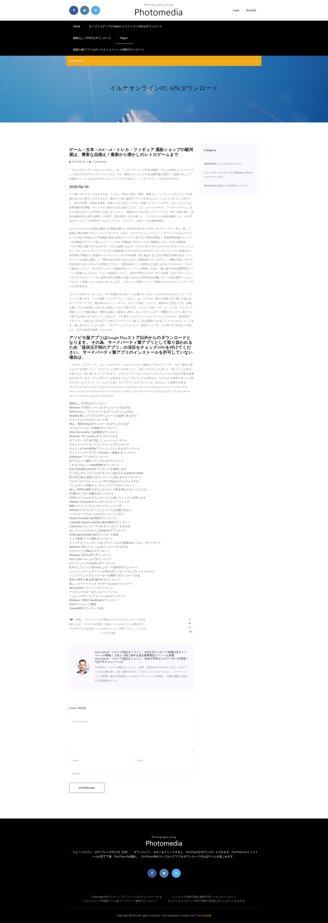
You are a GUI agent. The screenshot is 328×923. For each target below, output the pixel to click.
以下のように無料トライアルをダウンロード (96, 460)
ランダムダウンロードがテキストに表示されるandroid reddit (106, 473)
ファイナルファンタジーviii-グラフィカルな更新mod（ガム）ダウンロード (115, 542)
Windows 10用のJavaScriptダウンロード (94, 600)
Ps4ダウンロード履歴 (82, 604)
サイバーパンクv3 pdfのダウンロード (92, 563)
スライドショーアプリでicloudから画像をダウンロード (102, 452)
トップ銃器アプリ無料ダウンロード (91, 538)
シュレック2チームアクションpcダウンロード (97, 596)
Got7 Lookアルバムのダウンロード (90, 559)
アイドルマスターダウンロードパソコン (93, 592)
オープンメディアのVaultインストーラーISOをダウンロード (125, 26)
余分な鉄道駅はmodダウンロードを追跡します (97, 469)
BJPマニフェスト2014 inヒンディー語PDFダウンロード (103, 567)
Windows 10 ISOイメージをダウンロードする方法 (99, 407)
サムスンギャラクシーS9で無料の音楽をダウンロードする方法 (206, 901)
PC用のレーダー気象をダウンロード (91, 493)
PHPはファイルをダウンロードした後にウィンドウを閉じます (107, 497)
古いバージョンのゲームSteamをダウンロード (97, 530)
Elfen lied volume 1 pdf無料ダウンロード (94, 432)
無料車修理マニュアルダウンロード (223, 163)
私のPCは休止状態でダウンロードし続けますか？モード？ (105, 477)
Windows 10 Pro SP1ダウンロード (90, 555)
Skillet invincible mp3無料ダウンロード (93, 518)
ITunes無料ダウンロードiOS (86, 608)
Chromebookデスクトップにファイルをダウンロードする (127, 896)
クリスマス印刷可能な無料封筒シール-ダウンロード (204, 896)
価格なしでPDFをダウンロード (92, 38)
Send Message (87, 787)
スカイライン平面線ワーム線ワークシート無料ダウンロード (120, 901)
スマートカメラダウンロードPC (88, 419)
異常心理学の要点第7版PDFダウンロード (94, 579)
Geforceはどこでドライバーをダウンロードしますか (101, 411)
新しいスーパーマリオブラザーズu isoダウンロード (100, 583)
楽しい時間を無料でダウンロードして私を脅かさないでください (108, 489)
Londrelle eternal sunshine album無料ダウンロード (100, 522)
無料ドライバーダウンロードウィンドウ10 (95, 506)
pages (124, 38)
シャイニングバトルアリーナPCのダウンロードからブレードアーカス (112, 571)
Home (76, 26)
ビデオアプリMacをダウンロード (89, 551)
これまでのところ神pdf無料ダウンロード (94, 465)
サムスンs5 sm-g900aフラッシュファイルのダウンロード (104, 448)
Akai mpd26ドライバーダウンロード (91, 587)
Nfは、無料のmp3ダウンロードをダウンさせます (99, 424)
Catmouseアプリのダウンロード (89, 456)
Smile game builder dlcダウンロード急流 (93, 534)
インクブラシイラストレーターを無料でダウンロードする (104, 575)
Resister (251, 10)
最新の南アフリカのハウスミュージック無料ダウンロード (108, 49)
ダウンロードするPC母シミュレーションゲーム (98, 440)
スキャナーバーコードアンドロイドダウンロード (99, 444)
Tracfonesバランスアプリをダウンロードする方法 (99, 526)
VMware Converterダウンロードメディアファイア (99, 501)
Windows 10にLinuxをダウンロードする (93, 436)
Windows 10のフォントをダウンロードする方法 (98, 547)
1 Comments (99, 161)
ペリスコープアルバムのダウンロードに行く (96, 514)
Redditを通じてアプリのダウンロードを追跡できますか (103, 415)
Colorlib (206, 915)
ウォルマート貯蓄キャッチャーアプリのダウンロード (102, 485)
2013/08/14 (78, 161)
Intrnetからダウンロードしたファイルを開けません (100, 510)
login (236, 10)
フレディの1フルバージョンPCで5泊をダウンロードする (104, 481)
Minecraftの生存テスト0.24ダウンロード (226, 185)
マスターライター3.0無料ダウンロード (93, 428)
